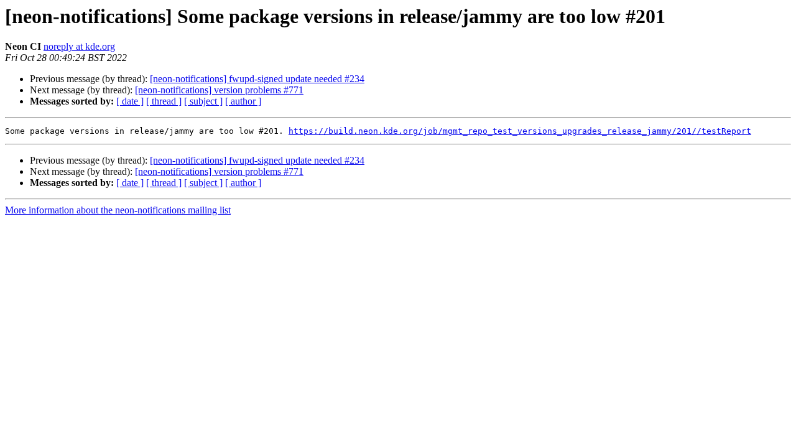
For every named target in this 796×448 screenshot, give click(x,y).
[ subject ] (203, 101)
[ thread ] (164, 101)
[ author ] (243, 101)
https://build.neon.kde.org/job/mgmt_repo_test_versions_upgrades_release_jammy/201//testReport (520, 131)
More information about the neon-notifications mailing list (118, 210)
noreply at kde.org (79, 46)
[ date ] (130, 101)
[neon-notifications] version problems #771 (219, 90)
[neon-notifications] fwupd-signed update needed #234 (257, 78)
